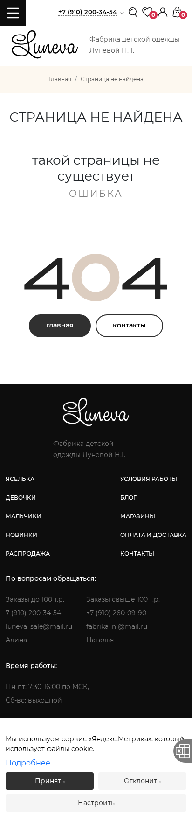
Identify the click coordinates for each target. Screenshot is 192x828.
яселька (20, 478)
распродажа (28, 553)
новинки (21, 534)
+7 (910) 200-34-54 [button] (87, 11)
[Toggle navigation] (13, 13)
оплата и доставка (153, 534)
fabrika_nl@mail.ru (116, 626)
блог (128, 497)
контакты (129, 325)
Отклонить (142, 781)
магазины (137, 516)
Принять (50, 781)
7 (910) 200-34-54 (33, 613)
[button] (163, 11)
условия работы (148, 478)
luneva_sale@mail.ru (39, 626)
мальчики (23, 516)
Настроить (96, 803)
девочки (21, 497)
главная (60, 325)
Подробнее (28, 762)
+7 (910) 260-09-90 (116, 613)
